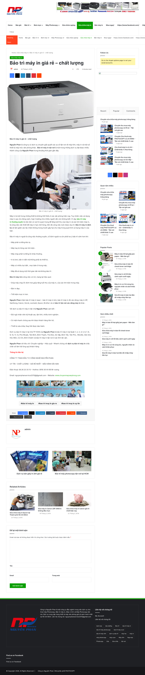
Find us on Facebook (13, 662)
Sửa (107, 641)
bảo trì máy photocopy (103, 630)
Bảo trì (26, 25)
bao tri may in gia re (48, 403)
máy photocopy (101, 637)
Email (12, 575)
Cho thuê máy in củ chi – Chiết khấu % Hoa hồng (126, 227)
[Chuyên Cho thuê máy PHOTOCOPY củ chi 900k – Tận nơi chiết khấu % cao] (106, 139)
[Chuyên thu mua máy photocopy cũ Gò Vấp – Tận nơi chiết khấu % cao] (106, 160)
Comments (130, 111)
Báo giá (18, 25)
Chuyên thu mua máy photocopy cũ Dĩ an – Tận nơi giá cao (124, 127)
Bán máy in (98, 25)
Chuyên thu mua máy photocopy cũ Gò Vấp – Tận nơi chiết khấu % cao (124, 159)
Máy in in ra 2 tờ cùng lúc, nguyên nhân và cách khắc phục (125, 286)
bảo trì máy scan (119, 630)
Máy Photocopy (52, 25)
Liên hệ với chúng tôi (102, 619)
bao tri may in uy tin (71, 403)
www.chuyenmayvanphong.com (68, 375)
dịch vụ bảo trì (113, 633)
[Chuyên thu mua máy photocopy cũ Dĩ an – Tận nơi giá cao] (106, 128)
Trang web (56, 575)
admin (16, 69)
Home (10, 25)
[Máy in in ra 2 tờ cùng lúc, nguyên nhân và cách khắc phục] (106, 287)
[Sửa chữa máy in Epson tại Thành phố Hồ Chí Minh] (22, 501)
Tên (11, 566)
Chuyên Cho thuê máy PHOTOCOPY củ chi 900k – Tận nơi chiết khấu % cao (125, 138)
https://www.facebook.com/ (128, 25)
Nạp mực (130, 637)
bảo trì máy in (28, 403)
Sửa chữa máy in (85, 25)
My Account (99, 616)
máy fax (123, 633)
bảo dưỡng (108, 626)
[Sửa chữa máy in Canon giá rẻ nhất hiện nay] (78, 499)
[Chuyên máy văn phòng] (14, 10)
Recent (103, 111)
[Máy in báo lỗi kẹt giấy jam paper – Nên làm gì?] (106, 257)
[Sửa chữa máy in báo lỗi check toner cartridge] (106, 267)
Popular (116, 111)
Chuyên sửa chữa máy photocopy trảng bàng (117, 119)
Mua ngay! (110, 25)
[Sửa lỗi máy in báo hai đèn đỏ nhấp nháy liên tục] (106, 298)
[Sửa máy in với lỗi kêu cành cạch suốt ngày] (106, 277)
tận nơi (123, 641)
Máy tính (121, 637)
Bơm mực (37, 25)
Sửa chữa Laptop (68, 25)
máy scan (112, 637)
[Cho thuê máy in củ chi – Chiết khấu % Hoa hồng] (106, 150)
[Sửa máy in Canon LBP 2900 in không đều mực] (50, 499)
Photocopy (99, 641)
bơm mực (99, 626)
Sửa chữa (115, 641)
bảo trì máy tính (101, 633)
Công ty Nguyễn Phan (45, 671)
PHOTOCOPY (70, 671)
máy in (132, 633)
